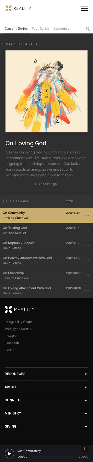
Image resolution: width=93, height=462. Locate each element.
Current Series (16, 28)
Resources (15, 374)
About (10, 387)
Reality (46, 309)
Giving (10, 426)
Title (16, 201)
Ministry (13, 413)
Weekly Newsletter (19, 329)
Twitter (10, 350)
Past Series (41, 28)
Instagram (12, 335)
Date (69, 201)
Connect (13, 400)
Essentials (61, 28)
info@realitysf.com (18, 322)
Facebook (12, 343)
